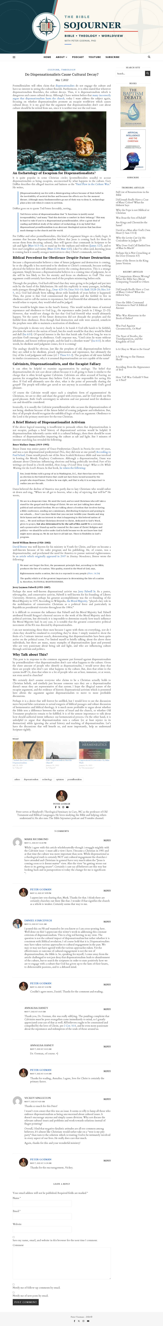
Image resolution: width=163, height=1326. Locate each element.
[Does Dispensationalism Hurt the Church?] (61, 750)
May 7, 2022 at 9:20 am (34, 1101)
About (60, 57)
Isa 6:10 (27, 334)
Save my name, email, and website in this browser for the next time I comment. (55, 1240)
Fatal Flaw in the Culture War (92, 184)
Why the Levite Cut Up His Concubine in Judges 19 (130, 239)
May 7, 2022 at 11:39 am (40, 1163)
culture (17, 779)
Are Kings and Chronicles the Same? (131, 224)
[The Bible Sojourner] (81, 27)
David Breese (20, 546)
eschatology (47, 779)
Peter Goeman (61, 804)
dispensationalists (65, 85)
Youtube (95, 57)
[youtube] (88, 1321)
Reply (107, 840)
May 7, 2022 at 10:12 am (40, 1049)
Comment (18, 1245)
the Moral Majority (77, 601)
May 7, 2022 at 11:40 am (40, 1073)
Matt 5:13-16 (36, 245)
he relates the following (72, 468)
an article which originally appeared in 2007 (41, 556)
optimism (60, 779)
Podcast (78, 57)
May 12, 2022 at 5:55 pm (40, 893)
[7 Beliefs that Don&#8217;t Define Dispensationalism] (28, 750)
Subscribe (113, 57)
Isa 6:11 (96, 340)
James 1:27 (95, 245)
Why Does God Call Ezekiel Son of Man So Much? (133, 247)
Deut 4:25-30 (59, 289)
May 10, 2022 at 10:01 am (35, 924)
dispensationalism (31, 779)
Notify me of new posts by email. (30, 1295)
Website (17, 1224)
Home (47, 57)
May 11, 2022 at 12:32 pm (35, 843)
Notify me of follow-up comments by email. (36, 1287)
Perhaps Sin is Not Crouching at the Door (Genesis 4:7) (133, 254)
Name (17, 1198)
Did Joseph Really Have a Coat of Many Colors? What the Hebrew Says (132, 202)
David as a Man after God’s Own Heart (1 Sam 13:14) (133, 232)
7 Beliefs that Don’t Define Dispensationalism (23, 761)
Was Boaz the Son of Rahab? (131, 217)
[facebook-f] (75, 1321)
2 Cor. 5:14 (70, 1025)
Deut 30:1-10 (75, 289)
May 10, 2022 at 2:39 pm (40, 987)
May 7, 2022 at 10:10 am (35, 1011)
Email (17, 1211)
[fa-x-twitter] (79, 1321)
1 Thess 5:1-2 (65, 355)
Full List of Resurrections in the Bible (132, 193)
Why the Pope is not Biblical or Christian (132, 211)
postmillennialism (75, 779)
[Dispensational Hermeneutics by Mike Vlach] (94, 750)
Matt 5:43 (66, 249)
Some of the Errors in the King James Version (132, 262)
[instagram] (84, 1321)
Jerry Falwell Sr (86, 591)
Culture (53, 70)
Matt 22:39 (53, 249)
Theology (68, 70)
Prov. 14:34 (93, 573)
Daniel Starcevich (38, 920)
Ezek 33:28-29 (92, 289)
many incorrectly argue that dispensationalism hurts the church (62, 97)
